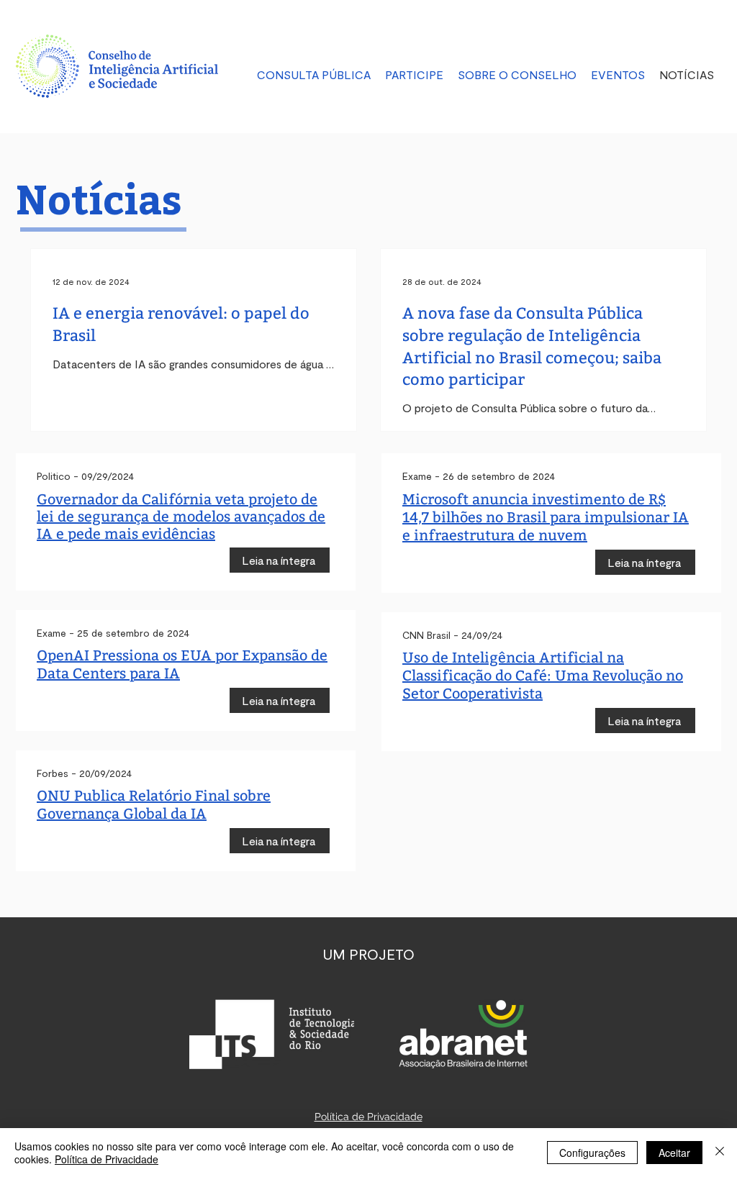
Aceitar (674, 1152)
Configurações (592, 1152)
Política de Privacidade (106, 1159)
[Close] (719, 1152)
